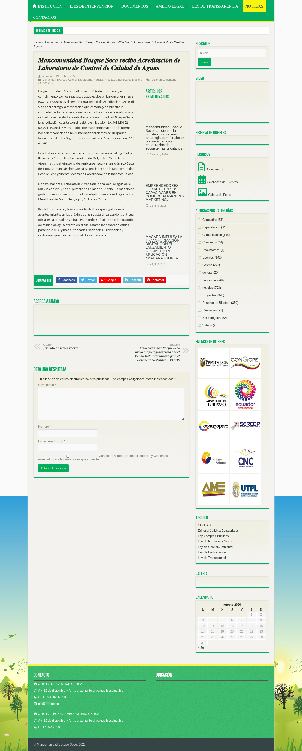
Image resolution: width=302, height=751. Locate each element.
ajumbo (47, 76)
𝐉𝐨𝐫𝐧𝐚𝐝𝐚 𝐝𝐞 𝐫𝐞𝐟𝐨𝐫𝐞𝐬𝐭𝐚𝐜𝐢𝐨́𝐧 (60, 346)
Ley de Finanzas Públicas (215, 541)
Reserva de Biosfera (130, 79)
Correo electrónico (51, 441)
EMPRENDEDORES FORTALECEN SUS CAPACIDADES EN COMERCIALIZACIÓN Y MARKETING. (165, 193)
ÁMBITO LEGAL (170, 6)
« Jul (201, 647)
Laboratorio (85, 79)
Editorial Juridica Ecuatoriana (218, 530)
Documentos (214, 169)
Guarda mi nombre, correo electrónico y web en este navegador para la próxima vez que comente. (104, 457)
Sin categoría (211, 318)
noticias (98, 79)
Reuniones (209, 310)
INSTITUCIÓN (50, 6)
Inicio (37, 42)
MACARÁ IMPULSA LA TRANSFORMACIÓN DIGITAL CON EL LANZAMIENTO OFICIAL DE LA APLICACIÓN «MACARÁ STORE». (164, 247)
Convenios (52, 42)
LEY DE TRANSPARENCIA (215, 6)
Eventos (62, 79)
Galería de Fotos (219, 194)
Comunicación (212, 235)
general (207, 272)
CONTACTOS (44, 17)
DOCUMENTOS (134, 6)
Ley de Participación (212, 552)
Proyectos (111, 79)
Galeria (72, 79)
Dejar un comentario (163, 79)
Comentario (47, 385)
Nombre (44, 426)
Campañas (209, 219)
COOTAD (204, 525)
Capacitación (211, 227)
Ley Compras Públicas (213, 536)
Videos (207, 325)
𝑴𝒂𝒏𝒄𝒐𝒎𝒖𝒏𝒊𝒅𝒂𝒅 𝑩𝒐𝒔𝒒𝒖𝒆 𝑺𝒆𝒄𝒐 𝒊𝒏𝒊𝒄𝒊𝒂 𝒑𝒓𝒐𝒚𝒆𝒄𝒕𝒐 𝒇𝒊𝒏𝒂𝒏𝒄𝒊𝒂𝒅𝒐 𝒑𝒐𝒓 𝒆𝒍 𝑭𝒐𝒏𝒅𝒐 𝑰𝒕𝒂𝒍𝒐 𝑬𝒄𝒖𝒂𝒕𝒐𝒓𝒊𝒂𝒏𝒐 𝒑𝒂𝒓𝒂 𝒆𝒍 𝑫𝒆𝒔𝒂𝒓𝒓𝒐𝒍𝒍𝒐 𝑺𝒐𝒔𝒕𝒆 (157, 352)
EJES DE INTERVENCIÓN (92, 6)
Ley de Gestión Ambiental (215, 547)
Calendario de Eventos (222, 182)
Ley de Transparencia (212, 557)
